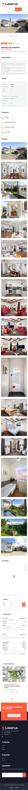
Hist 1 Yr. (22, 653)
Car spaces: (5, 100)
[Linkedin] (2, 736)
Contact (3, 745)
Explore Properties (13, 715)
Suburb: (4, 96)
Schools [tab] (15, 595)
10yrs (11, 637)
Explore (3, 758)
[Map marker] (14, 576)
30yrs (23, 637)
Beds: (4, 89)
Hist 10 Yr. (5, 653)
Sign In (18, 9)
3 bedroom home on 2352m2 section (12, 686)
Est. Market (22, 629)
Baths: (4, 91)
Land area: (5, 98)
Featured (4, 43)
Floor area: (5, 86)
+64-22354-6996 (7, 732)
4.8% (10, 43)
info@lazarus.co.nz (7, 734)
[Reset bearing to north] (25, 570)
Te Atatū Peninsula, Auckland (11, 689)
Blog (3, 747)
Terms (16, 787)
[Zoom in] (25, 566)
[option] (14, 25)
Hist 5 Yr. (14, 653)
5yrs (4, 637)
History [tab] (9, 595)
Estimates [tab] (4, 595)
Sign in (3, 760)
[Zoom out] (25, 568)
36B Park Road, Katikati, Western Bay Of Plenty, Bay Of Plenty (13, 52)
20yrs (17, 637)
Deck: (4, 103)
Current (5, 629)
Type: (4, 105)
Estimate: (5, 84)
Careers (3, 749)
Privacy (12, 787)
